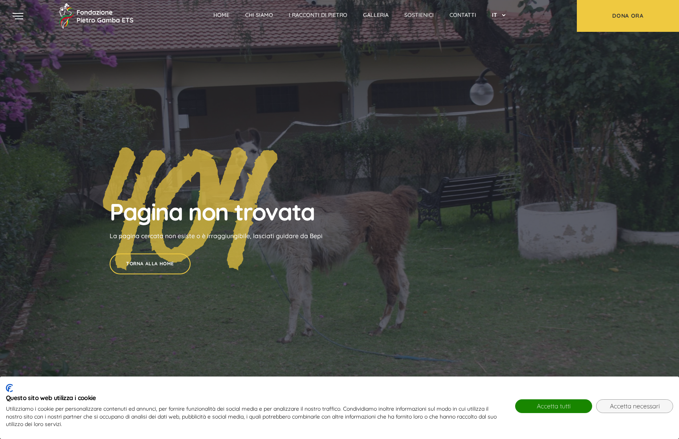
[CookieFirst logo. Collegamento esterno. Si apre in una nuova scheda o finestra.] (9, 388)
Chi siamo (259, 14)
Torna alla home (150, 263)
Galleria (376, 14)
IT (494, 14)
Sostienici (419, 14)
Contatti (463, 14)
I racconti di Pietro (318, 14)
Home (221, 14)
